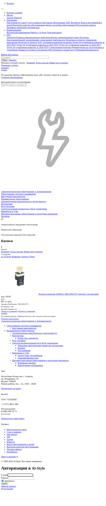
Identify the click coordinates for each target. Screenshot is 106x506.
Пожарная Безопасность (87, 50)
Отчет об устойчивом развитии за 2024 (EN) (27, 47)
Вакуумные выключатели (24, 328)
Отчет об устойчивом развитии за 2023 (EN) (38, 45)
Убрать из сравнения (9, 311)
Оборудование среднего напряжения (24, 326)
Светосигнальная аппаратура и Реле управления (35, 343)
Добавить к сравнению (26, 311)
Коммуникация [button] (14, 30)
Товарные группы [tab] (9, 65)
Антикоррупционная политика (57, 42)
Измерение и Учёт (20, 353)
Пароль (4, 478)
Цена (32, 256)
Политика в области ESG (30, 42)
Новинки (30, 63)
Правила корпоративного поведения (33, 37)
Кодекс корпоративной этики (65, 37)
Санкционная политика (60, 47)
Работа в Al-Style (38, 32)
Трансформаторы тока (28, 358)
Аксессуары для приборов (30, 355)
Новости (18, 18)
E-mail (4, 475)
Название (16, 256)
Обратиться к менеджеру (13, 418)
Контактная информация (18, 32)
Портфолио (12, 452)
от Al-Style (6, 256)
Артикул (25, 256)
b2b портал (47, 22)
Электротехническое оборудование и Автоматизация (26, 321)
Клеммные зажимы (27, 363)
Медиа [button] (10, 15)
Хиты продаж (42, 63)
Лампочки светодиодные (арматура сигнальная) (40, 345)
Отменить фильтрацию (12, 77)
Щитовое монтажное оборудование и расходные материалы (40, 360)
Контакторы (18, 335)
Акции (10, 18)
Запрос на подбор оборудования (60, 25)
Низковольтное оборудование (21, 331)
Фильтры (5, 216)
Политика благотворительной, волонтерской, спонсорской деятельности (48, 38)
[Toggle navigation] (2, 8)
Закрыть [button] (13, 60)
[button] (5, 68)
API (8, 437)
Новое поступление (58, 63)
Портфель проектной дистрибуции (23, 27)
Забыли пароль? (8, 486)
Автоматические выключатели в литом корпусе (34, 333)
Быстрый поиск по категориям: (16, 82)
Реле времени (24, 350)
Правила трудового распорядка (33, 50)
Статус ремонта (34, 22)
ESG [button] (9, 35)
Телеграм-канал (54, 32)
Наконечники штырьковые (30, 365)
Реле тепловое (19, 340)
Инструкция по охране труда (61, 50)
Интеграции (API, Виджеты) (66, 22)
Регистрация (7, 489)
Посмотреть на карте (11, 388)
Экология (11, 37)
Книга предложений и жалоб (20, 444)
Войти (4, 54)
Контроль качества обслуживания (29, 25)
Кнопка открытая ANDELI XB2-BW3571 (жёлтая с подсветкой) (69, 294)
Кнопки (21, 348)
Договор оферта (14, 449)
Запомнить (9, 481)
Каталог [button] (10, 3)
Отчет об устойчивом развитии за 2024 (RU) (80, 45)
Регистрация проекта (86, 25)
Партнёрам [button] (12, 20)
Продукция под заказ (16, 22)
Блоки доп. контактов (28, 338)
